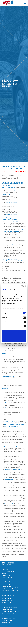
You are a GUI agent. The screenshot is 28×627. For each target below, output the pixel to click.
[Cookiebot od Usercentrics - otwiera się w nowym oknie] (20, 286)
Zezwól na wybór (14, 336)
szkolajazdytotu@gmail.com (11, 190)
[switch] (24, 318)
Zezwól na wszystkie (14, 332)
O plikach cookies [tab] (22, 289)
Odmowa (14, 340)
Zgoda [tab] (4, 289)
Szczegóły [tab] (12, 289)
